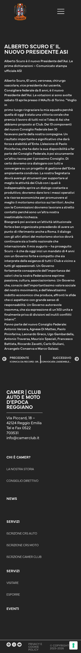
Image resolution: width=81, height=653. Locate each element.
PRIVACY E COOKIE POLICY (35, 646)
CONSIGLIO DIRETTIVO (22, 480)
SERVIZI (13, 521)
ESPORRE (13, 594)
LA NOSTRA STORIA (20, 469)
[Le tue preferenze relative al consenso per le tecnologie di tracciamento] (73, 645)
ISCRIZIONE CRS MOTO (22, 545)
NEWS (11, 498)
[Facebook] (8, 644)
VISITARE (12, 582)
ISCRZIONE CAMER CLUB (23, 556)
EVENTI (12, 608)
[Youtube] (19, 644)
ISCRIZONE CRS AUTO (21, 533)
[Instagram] (14, 644)
